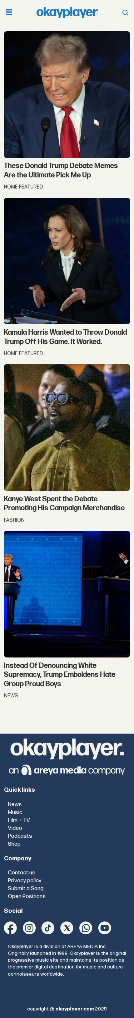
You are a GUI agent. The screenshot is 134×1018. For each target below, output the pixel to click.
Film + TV (19, 820)
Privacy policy (24, 880)
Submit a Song (26, 888)
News (15, 804)
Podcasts (20, 836)
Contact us (21, 872)
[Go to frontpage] (67, 12)
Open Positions (27, 896)
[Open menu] (9, 13)
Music (15, 812)
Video (15, 828)
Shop (14, 844)
